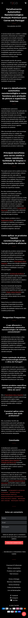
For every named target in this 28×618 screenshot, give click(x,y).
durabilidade (15, 492)
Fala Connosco (14, 574)
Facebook (15, 595)
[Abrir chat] (24, 614)
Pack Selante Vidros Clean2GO (14, 395)
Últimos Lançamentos (14, 568)
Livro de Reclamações (14, 590)
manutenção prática (9, 494)
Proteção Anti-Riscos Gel (8, 462)
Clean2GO (4, 492)
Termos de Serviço (14, 584)
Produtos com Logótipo (14, 571)
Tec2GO (16, 605)
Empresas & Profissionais (14, 565)
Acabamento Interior (7, 220)
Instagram (15, 598)
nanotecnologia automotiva (12, 496)
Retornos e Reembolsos (14, 582)
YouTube (15, 600)
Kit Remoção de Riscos (17, 273)
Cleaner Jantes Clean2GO (13, 292)
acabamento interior (17, 490)
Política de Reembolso (14, 587)
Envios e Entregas (14, 579)
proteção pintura (18, 500)
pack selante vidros (8, 498)
